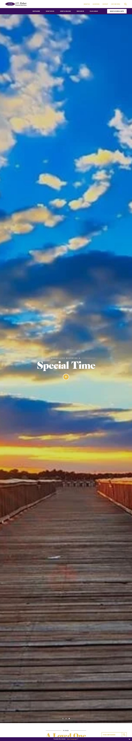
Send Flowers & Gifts (117, 11)
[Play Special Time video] (66, 377)
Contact (105, 4)
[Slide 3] (69, 718)
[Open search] (125, 4)
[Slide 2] (66, 718)
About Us (87, 4)
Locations (96, 4)
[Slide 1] (62, 718)
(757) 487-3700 (115, 4)
